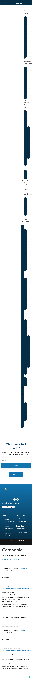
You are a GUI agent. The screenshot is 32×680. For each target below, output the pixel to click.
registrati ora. (8, 4)
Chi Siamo (26, 12)
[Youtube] (17, 499)
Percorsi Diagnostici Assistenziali (28, 61)
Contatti (27, 221)
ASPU (29, 198)
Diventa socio (26, 218)
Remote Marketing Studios (21, 541)
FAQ (29, 175)
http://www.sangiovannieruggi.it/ (12, 559)
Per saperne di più (26, 103)
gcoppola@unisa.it (23, 568)
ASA (29, 201)
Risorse (26, 167)
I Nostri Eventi (26, 189)
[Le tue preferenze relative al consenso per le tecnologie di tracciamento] (29, 677)
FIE (29, 212)
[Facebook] (14, 499)
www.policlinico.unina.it (12, 608)
